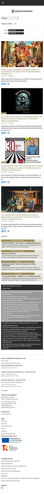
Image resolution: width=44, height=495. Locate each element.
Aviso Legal (4, 360)
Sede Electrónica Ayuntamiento (10, 461)
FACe (6, 476)
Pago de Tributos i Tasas (8, 468)
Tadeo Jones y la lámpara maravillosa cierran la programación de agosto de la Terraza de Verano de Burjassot (20, 72)
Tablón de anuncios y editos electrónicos (13, 466)
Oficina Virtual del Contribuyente (10, 471)
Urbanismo (4, 421)
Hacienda (4, 423)
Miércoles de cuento (9, 253)
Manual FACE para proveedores (10, 481)
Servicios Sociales (6, 426)
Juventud (4, 431)
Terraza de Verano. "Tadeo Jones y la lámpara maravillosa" (21, 243)
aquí (7, 319)
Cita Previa (4, 390)
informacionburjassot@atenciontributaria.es (24, 298)
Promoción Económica (8, 433)
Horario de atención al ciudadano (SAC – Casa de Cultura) (18, 372)
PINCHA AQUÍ (6, 288)
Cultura (3, 428)
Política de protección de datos (10, 363)
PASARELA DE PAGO (25, 317)
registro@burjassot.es (8, 407)
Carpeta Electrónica (7, 463)
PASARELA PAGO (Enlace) (10, 325)
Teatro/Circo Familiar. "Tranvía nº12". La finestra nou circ (21, 276)
